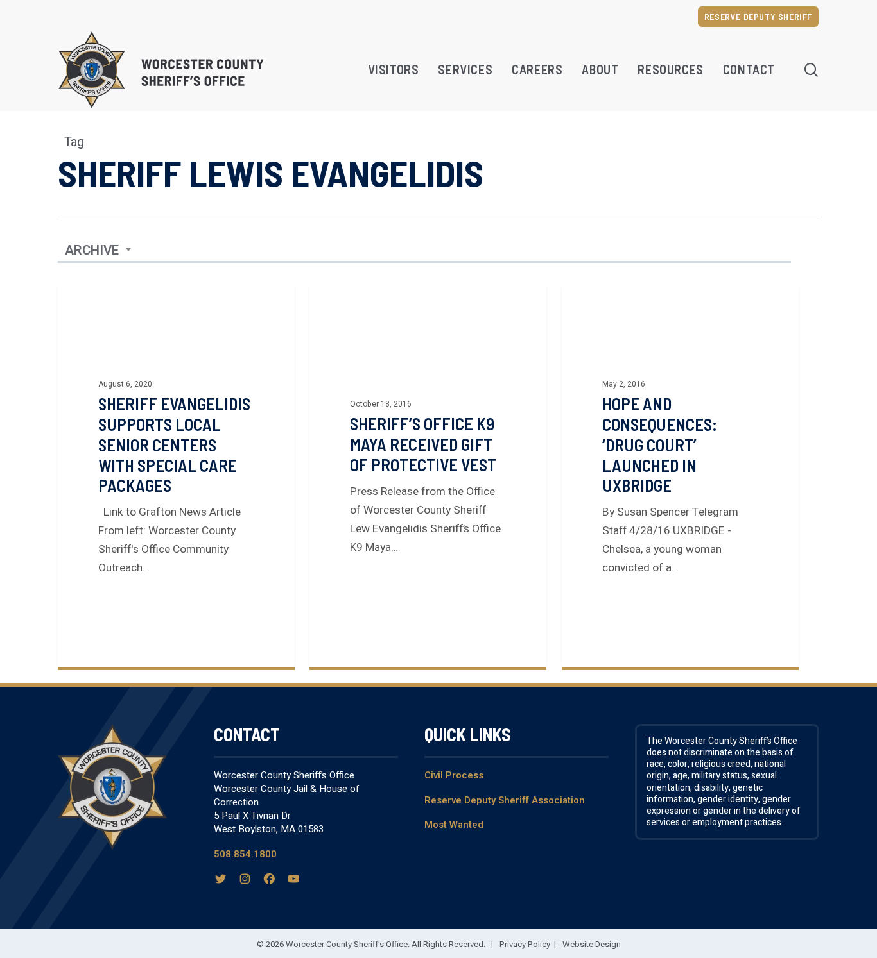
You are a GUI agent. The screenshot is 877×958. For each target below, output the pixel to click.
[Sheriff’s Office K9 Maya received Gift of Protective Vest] (427, 476)
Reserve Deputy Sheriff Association (504, 800)
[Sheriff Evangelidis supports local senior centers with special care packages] (176, 476)
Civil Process (453, 775)
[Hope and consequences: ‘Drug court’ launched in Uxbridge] (680, 476)
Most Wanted (453, 825)
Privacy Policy (524, 944)
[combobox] (98, 251)
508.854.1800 (245, 854)
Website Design (591, 944)
